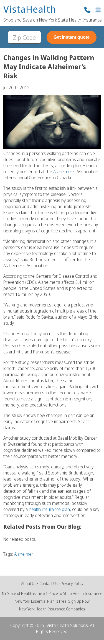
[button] (98, 10)
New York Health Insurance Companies (52, 609)
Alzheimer (23, 554)
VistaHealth (29, 9)
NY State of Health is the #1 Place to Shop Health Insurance (52, 593)
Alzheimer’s (65, 172)
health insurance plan (49, 509)
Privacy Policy (72, 583)
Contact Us (48, 583)
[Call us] (87, 10)
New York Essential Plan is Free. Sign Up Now (52, 601)
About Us (28, 583)
